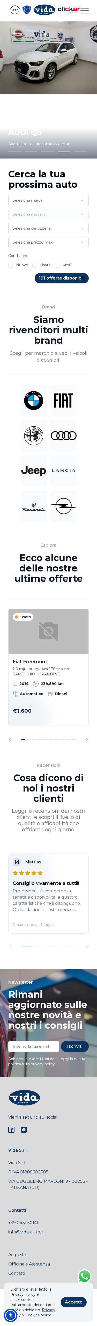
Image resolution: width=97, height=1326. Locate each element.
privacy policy (43, 1064)
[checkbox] (10, 265)
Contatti (16, 1273)
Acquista (17, 1254)
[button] (10, 1315)
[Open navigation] (84, 10)
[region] (48, 675)
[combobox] (48, 200)
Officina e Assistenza (29, 1264)
